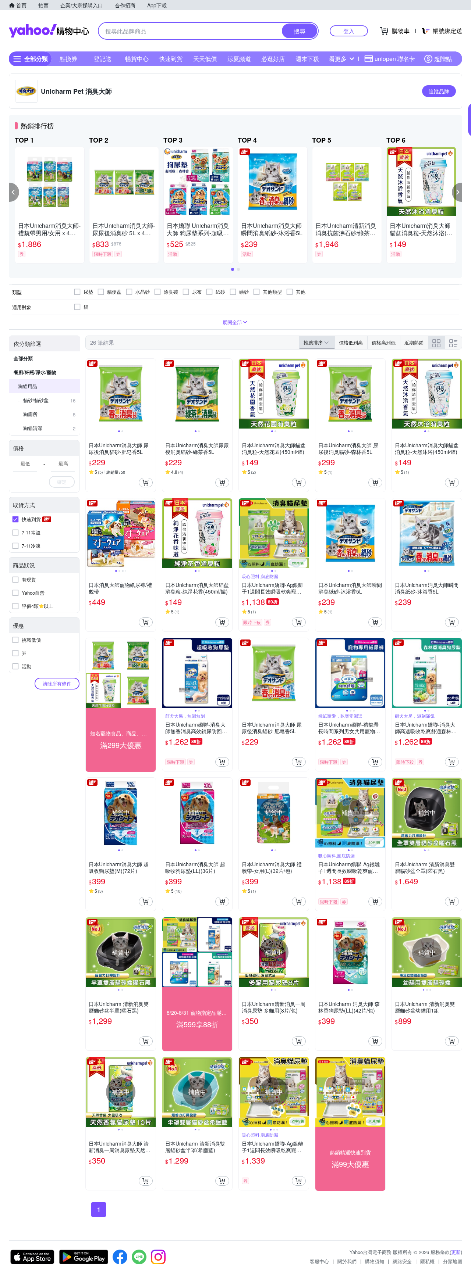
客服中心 (319, 1261)
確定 (62, 481)
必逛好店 (273, 58)
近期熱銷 (414, 342)
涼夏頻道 (239, 58)
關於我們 (347, 1261)
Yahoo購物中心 (49, 31)
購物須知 (374, 1261)
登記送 (102, 58)
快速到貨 (171, 58)
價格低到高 (351, 342)
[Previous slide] (90, 393)
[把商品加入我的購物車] (146, 482)
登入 (348, 31)
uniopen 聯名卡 (395, 58)
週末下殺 (307, 58)
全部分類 (23, 358)
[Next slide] (151, 393)
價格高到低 (384, 342)
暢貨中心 (137, 58)
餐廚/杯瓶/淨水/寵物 (35, 372)
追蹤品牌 (439, 91)
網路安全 (402, 1261)
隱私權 (427, 1261)
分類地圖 (452, 1261)
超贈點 (443, 58)
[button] (14, 192)
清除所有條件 (57, 683)
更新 (456, 1251)
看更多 (338, 58)
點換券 (68, 58)
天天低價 (205, 58)
